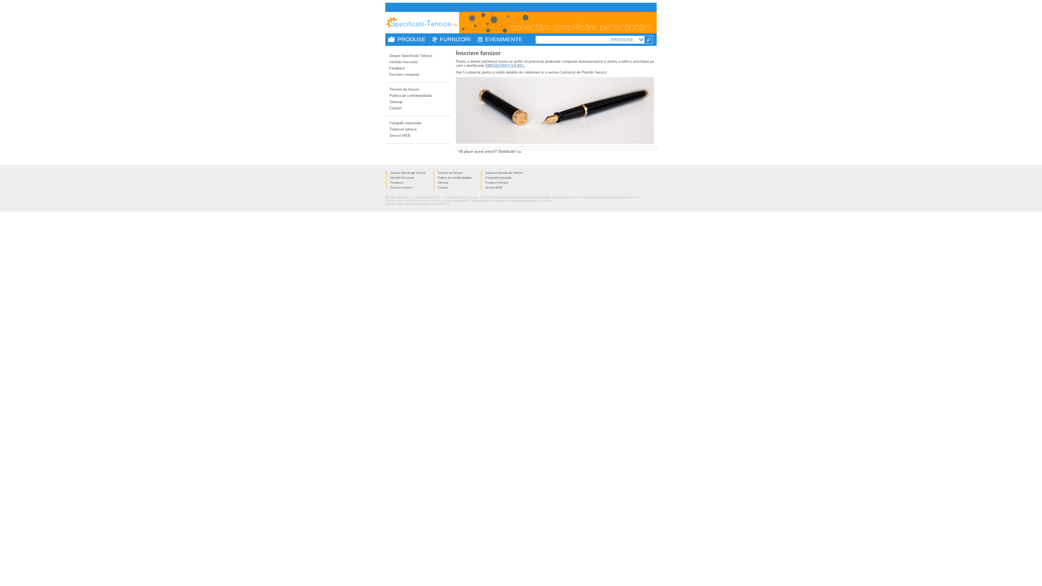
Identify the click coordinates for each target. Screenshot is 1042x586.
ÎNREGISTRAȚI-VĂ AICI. (505, 65)
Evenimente (503, 39)
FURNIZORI (455, 39)
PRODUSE (411, 39)
